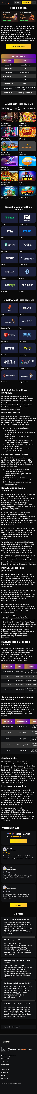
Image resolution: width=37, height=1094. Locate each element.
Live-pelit (11, 108)
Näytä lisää (18, 905)
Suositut (3, 108)
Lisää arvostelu (18, 841)
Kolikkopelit (29, 108)
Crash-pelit (20, 108)
